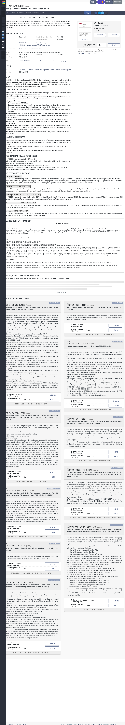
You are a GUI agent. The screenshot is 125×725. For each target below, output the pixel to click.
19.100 (39, 481)
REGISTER (117, 2)
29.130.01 (103, 410)
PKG (44, 481)
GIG (107, 610)
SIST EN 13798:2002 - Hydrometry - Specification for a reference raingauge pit (45, 70)
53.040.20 (43, 573)
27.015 (90, 410)
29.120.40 (31, 536)
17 (85, 53)
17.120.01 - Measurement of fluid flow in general (34, 45)
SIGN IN (108, 2)
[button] (87, 13)
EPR (45, 404)
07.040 (93, 610)
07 (79, 53)
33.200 (98, 518)
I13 (48, 653)
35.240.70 (100, 610)
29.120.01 (39, 404)
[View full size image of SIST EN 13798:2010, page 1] (85, 31)
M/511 (48, 536)
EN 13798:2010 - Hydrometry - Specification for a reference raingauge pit (43, 61)
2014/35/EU (40, 536)
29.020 (96, 410)
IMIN (42, 13)
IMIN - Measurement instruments (30, 49)
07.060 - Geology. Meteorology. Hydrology (32, 43)
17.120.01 (35, 13)
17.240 (43, 653)
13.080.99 (36, 653)
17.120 (88, 53)
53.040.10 (34, 573)
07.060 (28, 13)
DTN (49, 573)
